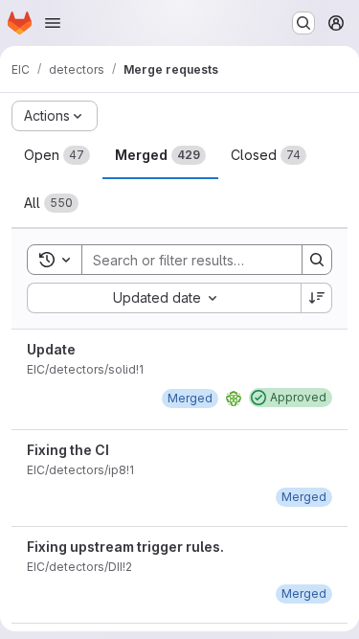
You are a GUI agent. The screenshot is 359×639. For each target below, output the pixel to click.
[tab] (56, 155)
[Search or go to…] (303, 22)
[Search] (317, 259)
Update (51, 349)
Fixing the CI (68, 450)
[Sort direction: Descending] (317, 298)
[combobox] (164, 298)
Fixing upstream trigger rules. (125, 546)
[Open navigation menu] (52, 23)
